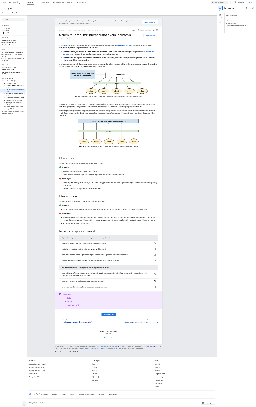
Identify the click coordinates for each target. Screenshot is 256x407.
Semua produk (112, 394)
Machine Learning (11, 2)
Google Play (158, 383)
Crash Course (16, 13)
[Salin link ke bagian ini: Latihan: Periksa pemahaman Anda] (98, 231)
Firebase (157, 370)
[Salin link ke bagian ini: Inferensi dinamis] (79, 196)
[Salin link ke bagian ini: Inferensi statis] (77, 158)
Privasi (41, 403)
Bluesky (94, 367)
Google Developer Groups (37, 367)
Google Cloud (159, 380)
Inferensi (69, 301)
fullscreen (249, 8)
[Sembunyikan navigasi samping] (24, 403)
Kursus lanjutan (58, 2)
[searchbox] (13, 19)
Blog (93, 364)
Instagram (95, 370)
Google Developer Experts (37, 370)
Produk (68, 30)
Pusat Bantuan (109, 314)
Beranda (5, 13)
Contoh (69, 298)
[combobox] (221, 2)
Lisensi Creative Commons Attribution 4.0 (108, 346)
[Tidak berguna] (156, 30)
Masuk (251, 2)
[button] (13, 40)
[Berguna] (153, 30)
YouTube (95, 380)
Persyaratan (33, 403)
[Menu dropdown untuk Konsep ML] (36, 2)
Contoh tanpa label (73, 305)
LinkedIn (94, 374)
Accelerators (33, 374)
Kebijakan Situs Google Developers (93, 348)
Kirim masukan (151, 35)
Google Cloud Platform (86, 394)
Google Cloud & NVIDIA (36, 377)
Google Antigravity (160, 377)
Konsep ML (30, 2)
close (253, 8)
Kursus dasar (45, 2)
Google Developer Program (37, 364)
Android (157, 364)
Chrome (157, 367)
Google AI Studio (160, 374)
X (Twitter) (95, 377)
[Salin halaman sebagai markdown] (68, 39)
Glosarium (80, 2)
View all (157, 386)
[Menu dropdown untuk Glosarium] (86, 2)
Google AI (101, 394)
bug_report (246, 8)
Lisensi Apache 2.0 (155, 346)
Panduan (70, 2)
